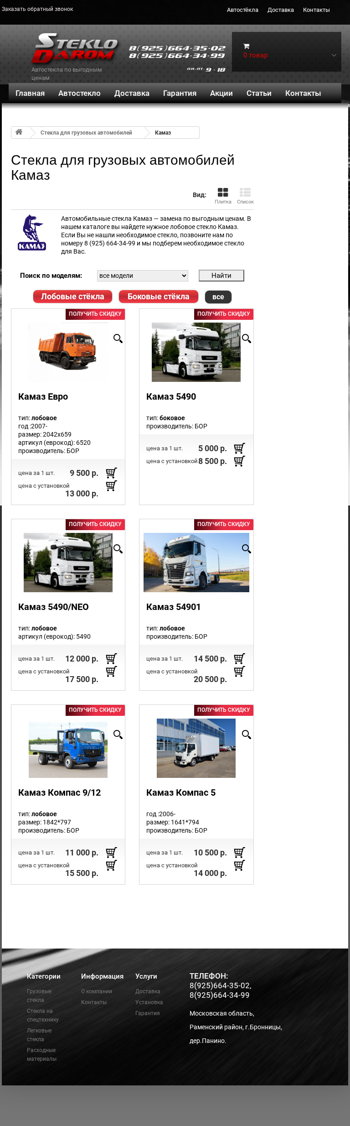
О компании (96, 991)
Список (245, 202)
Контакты (316, 9)
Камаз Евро (43, 396)
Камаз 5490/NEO (53, 606)
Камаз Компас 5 (181, 792)
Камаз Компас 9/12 (59, 792)
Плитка (223, 202)
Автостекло (79, 93)
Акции (221, 93)
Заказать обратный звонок (37, 9)
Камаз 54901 (173, 606)
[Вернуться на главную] (18, 132)
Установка (149, 1002)
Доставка (281, 9)
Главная (30, 93)
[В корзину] (111, 472)
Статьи (259, 93)
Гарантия (179, 93)
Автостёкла (242, 9)
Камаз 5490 (171, 396)
